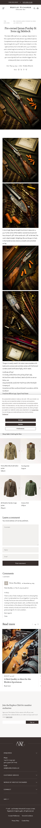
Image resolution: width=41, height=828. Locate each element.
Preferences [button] (5, 414)
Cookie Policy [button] (35, 410)
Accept (20, 420)
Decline (20, 424)
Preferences (20, 428)
